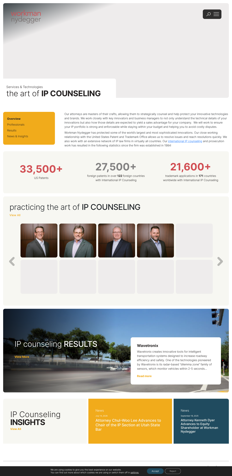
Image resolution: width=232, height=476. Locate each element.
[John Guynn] (77, 240)
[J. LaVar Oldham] (155, 240)
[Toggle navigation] (216, 14)
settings (135, 472)
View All (14, 215)
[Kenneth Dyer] (39, 240)
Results (11, 130)
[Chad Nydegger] (116, 277)
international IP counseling (185, 141)
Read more (144, 376)
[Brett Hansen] (194, 277)
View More (22, 356)
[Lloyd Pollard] (194, 240)
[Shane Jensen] (39, 277)
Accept (155, 471)
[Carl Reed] (116, 240)
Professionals (15, 124)
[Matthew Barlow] (155, 277)
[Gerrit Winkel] (77, 277)
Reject (173, 471)
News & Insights (17, 136)
